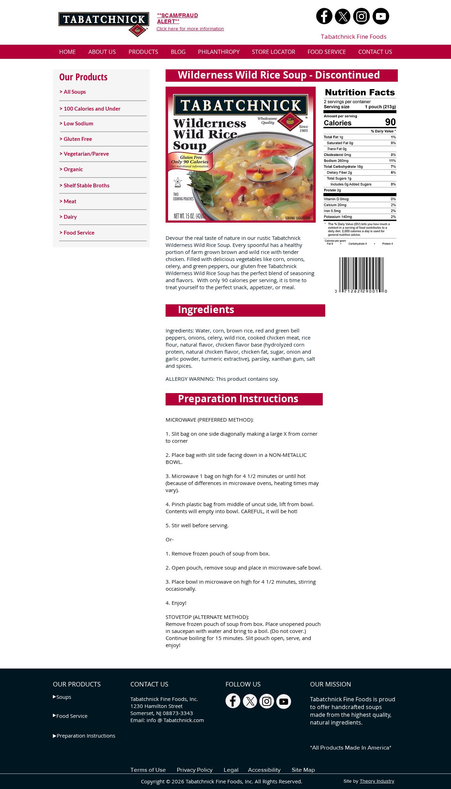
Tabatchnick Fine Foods (354, 36)
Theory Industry (377, 781)
